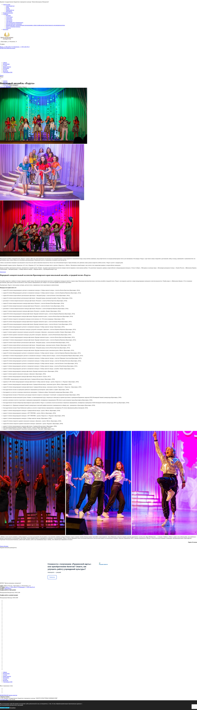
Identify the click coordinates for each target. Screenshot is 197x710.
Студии (5, 65)
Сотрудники (9, 17)
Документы (9, 21)
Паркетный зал (10, 10)
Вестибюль (9, 11)
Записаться (3, 272)
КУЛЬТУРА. (4, 48)
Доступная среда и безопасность (14, 22)
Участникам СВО (7, 72)
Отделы (5, 69)
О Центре (5, 14)
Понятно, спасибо (4, 707)
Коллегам (5, 71)
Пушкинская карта (8, 12)
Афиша (5, 62)
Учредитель (9, 19)
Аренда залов (6, 4)
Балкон (8, 8)
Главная (5, 80)
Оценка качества (12, 695)
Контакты (5, 29)
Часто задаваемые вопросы (13, 26)
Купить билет (11, 48)
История (8, 15)
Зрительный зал (10, 6)
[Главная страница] (7, 40)
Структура (9, 18)
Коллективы (6, 64)
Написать (52, 577)
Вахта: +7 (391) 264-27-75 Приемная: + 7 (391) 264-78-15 (14, 46)
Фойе (7, 7)
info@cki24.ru (7, 588)
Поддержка (6, 68)
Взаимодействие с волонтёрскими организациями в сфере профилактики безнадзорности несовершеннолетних (35, 25)
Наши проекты (7, 66)
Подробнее (13, 707)
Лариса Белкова (4, 546)
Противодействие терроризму (14, 24)
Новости (8, 28)
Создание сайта (4, 699)
